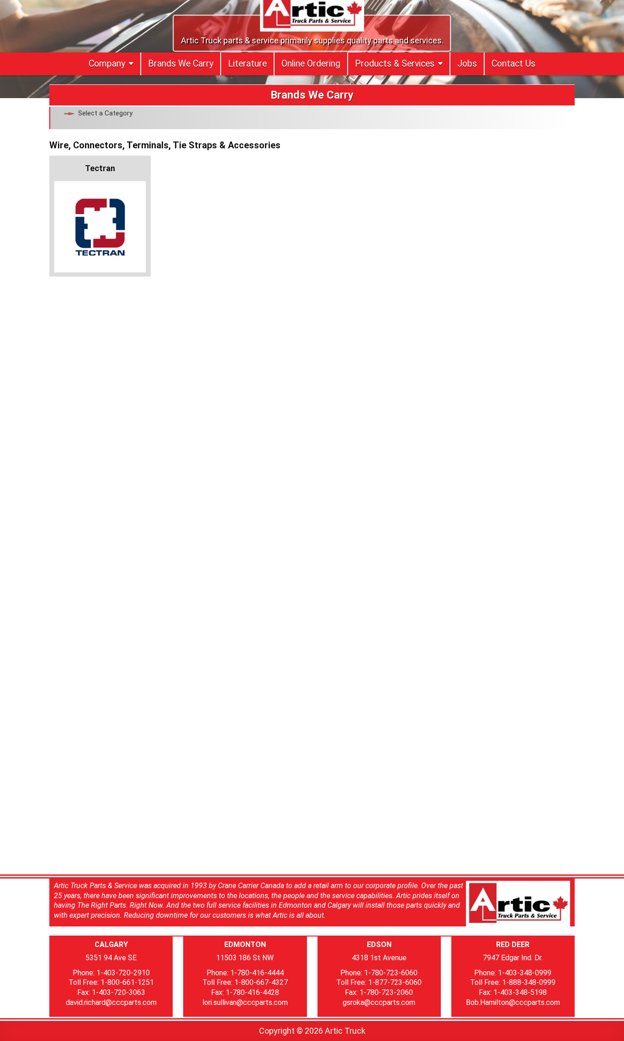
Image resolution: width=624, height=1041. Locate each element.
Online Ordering (310, 63)
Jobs (467, 63)
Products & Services (394, 63)
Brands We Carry (180, 63)
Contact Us (513, 63)
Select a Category (105, 113)
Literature (247, 63)
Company (107, 63)
